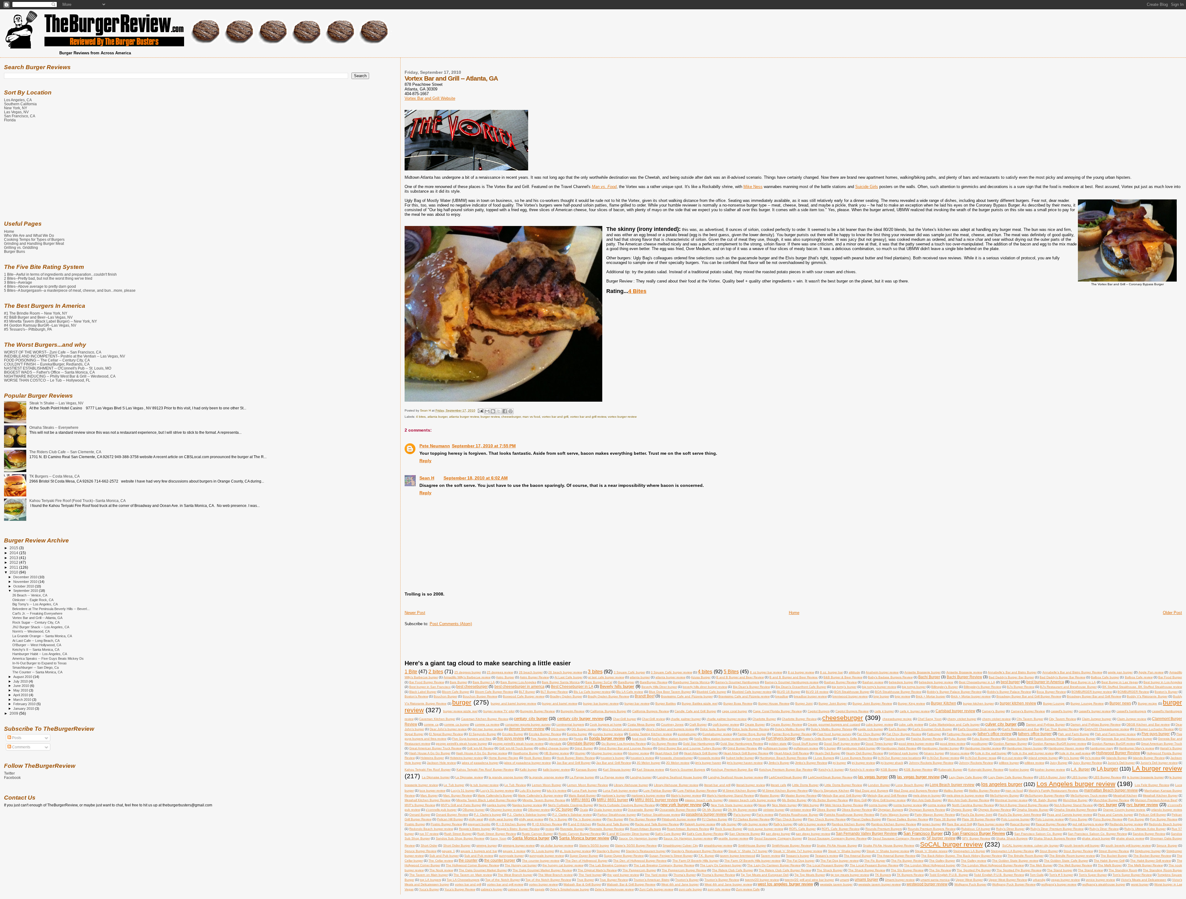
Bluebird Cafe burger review (752, 691)
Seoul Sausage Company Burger (778, 838)
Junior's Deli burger (1121, 762)
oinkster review (800, 809)
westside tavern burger (836, 884)
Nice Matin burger (784, 805)
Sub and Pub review (478, 855)
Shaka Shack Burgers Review (1054, 838)
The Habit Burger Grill (1109, 860)
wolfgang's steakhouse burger (1103, 884)
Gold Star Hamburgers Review (741, 743)
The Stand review (1090, 870)
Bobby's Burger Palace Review (1009, 691)
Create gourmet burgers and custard (834, 724)
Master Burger (769, 795)
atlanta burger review (464, 416)
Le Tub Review (515, 785)
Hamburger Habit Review (898, 748)
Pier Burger (615, 819)
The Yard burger (590, 874)
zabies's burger (492, 889)
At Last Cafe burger (568, 677)
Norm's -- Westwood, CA (31, 631)
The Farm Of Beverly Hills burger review (752, 860)
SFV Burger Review (976, 838)
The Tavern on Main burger (428, 874)
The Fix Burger (874, 860)
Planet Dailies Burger (866, 819)
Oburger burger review (506, 809)
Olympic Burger (961, 809)
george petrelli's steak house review (518, 743)
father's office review (994, 734)
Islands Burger (1116, 757)
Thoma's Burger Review (718, 874)
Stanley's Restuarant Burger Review (697, 851)
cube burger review (879, 724)
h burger (830, 748)
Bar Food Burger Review (426, 682)
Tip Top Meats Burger (809, 874)
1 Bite (411, 671)
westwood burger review (927, 884)
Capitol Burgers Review (852, 711)
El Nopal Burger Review (446, 734)
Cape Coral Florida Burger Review (777, 711)
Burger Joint (804, 703)
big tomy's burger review (879, 686)
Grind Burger (583, 748)
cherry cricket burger (961, 719)
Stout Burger (1049, 851)
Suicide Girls (866, 186)
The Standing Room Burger (1162, 870)
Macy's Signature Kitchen (831, 790)
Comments (20, 747)
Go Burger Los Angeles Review (623, 743)
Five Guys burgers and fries (472, 738)
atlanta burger (437, 416)
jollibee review (1034, 762)
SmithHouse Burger (752, 845)
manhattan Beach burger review (1111, 790)
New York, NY (15, 108)
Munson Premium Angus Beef (1156, 800)
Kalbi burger (528, 769)
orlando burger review (1166, 809)
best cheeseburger (472, 686)
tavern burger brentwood (737, 855)
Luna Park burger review (620, 790)
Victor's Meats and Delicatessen (1144, 879)
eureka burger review (608, 734)
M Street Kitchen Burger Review (785, 790)
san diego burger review (813, 833)
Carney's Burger (993, 711)
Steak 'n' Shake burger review (887, 851)
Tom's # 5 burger (1061, 874)
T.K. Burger (706, 855)
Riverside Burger (571, 828)
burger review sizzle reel (460, 711)
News (762, 805)
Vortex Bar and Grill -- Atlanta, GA (37, 618)
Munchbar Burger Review (1111, 800)
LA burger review (1157, 768)
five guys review (510, 738)
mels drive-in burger (927, 795)
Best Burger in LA (1083, 682)
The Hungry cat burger (521, 865)
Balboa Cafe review (1139, 677)
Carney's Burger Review (1028, 711)
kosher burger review (1050, 769)
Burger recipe (1147, 703)
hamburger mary (1101, 748)
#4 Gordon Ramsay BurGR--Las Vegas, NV (40, 325)
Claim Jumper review (1131, 719)
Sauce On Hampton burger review (688, 838)
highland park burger (903, 753)
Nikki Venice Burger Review (844, 805)
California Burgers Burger (608, 711)
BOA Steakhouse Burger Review (898, 691)
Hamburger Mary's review (1136, 748)
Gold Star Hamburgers (699, 743)
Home (794, 612)
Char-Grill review (653, 719)
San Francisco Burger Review (978, 833)
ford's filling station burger (670, 738)
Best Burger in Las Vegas (1119, 682)
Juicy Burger (1058, 762)
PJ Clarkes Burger (714, 819)
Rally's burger (783, 824)
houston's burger (612, 757)
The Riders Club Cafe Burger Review (785, 870)
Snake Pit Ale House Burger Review (889, 845)
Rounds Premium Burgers (883, 828)
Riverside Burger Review (606, 828)
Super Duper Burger (584, 855)
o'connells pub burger (441, 809)
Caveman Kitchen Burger (437, 719)
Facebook (12, 778)
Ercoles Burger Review (545, 734)
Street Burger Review (1114, 851)
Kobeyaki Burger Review (985, 769)
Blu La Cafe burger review (592, 691)
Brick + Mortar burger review (970, 696)
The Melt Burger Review (1075, 865)
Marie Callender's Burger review (540, 795)
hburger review (638, 753)
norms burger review (907, 805)
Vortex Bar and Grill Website (430, 98)
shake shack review (1130, 838)
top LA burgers (430, 879)
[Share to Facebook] (505, 411)
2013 (14, 558)
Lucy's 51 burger (463, 790)
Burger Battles (665, 703)
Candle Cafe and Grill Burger (695, 711)
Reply (425, 460)
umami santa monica (935, 879)
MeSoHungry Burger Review (1044, 795)
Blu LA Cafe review (629, 691)
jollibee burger (1009, 762)
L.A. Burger (1080, 769)
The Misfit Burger (1110, 865)
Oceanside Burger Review (677, 809)
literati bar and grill (717, 785)
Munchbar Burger (1075, 800)
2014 (14, 553)
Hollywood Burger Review (1118, 753)
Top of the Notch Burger (502, 879)
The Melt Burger (1040, 865)
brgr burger (881, 696)
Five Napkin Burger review (549, 738)
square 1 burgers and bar (479, 851)
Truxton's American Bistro (651, 879)
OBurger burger (473, 809)
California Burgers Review (650, 711)
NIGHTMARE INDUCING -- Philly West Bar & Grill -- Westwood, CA (60, 376)
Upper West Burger (969, 879)
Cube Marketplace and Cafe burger (954, 724)
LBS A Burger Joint (1052, 777)
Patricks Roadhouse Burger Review (849, 814)
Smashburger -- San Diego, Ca (35, 667)
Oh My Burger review (742, 809)
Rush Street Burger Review (496, 833)
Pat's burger (742, 814)
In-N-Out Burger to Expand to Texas (39, 663)
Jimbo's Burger (778, 762)
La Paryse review (612, 777)
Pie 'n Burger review (587, 819)
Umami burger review (900, 879)
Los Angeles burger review (1076, 783)
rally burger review (755, 824)
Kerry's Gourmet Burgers (687, 769)
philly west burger (501, 819)
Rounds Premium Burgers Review (932, 828)
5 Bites (731, 671)
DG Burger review (583, 729)
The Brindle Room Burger (1025, 855)
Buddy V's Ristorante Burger (1147, 696)
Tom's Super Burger (1093, 874)
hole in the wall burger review (1033, 753)
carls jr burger (884, 711)
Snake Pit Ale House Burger (837, 845)
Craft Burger (698, 724)
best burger (1010, 682)
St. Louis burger (542, 851)
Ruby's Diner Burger (1010, 828)
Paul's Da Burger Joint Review (1019, 814)
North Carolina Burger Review (973, 805)
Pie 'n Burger (558, 819)
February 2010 (24, 704)
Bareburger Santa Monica (691, 682)
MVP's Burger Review (420, 805)
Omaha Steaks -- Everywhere (53, 427)
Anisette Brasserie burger (922, 672)
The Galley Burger (942, 860)
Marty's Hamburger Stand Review (730, 795)
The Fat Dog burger (800, 860)
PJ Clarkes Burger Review (751, 819)
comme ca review (487, 724)
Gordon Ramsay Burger (1010, 743)
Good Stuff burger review (842, 743)
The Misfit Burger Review (1145, 865)
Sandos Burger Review (1149, 833)
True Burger (585, 879)
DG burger (558, 729)
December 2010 (25, 577)
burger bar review (637, 703)
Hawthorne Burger (526, 753)
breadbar (781, 696)
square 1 (448, 851)
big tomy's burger (844, 686)
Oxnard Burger (419, 814)
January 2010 (24, 708)
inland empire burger (1043, 757)
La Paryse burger (582, 777)
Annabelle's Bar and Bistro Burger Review (1072, 672)
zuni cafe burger (690, 889)
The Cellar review (440, 860)
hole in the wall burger (991, 753)
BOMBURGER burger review (1091, 691)
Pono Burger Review (1107, 819)
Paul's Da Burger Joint (976, 814)
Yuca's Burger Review (459, 889)
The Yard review (656, 874)
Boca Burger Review (1051, 691)
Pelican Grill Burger (1152, 814)
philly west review (531, 819)
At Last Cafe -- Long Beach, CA (36, 640)
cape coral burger (734, 711)
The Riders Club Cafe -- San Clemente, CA (65, 452)
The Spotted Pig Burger (973, 870)
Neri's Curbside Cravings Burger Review (627, 805)
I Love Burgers (823, 757)
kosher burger (1019, 769)
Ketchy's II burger (831, 769)
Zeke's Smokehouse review (614, 889)
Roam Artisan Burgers (645, 828)
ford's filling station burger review (717, 738)
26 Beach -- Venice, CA (29, 595)
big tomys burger (914, 686)
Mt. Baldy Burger (1045, 800)
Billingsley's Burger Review (982, 686)
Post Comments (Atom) (451, 623)
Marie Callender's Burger (494, 795)
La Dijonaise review (469, 777)
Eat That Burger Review (1062, 729)
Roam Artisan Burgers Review (688, 828)
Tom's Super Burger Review (1132, 874)
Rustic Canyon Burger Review (579, 833)
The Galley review (973, 860)
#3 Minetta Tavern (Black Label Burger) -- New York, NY (50, 321)
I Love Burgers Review (856, 757)
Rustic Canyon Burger (537, 833)
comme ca (431, 724)
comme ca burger (456, 724)
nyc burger (1107, 804)
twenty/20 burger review (762, 879)
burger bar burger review (601, 703)
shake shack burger (1096, 838)
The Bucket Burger (1113, 855)
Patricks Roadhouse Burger (798, 814)
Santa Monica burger (530, 838)
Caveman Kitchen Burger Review (484, 719)
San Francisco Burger (922, 833)
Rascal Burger (1020, 824)
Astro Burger (505, 677)
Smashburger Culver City (680, 845)
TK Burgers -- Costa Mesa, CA (54, 476)
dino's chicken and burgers (621, 729)
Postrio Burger (415, 824)
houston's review (642, 757)
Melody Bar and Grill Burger (841, 795)
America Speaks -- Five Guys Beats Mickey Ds (48, 658)
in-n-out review (1012, 757)
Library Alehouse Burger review (676, 785)
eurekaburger (687, 734)
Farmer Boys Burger (752, 734)
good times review (952, 743)
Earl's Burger (898, 729)
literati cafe (778, 785)
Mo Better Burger (794, 800)
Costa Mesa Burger (641, 724)
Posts (16, 738)
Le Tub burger (454, 785)
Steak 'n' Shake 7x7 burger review (797, 851)
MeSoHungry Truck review (1089, 795)
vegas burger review (1065, 879)
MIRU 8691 (580, 800)
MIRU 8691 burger (612, 800)
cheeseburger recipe (897, 719)
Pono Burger (1078, 819)
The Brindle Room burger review (1072, 855)
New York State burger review (732, 805)
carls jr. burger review (915, 711)
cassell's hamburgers (1131, 711)
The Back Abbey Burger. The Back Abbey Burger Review (961, 855)
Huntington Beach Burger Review (783, 757)
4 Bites (637, 291)
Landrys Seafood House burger (679, 777)
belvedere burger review (936, 682)
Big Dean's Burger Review (751, 686)
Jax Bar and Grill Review (613, 762)
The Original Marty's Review (597, 870)
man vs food (531, 416)
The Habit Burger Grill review (1150, 860)
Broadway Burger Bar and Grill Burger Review (1028, 696)
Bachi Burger (929, 677)
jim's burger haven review (745, 762)
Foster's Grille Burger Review (858, 738)
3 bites (595, 671)
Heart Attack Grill (666, 753)
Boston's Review (416, 696)
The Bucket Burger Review (1152, 855)
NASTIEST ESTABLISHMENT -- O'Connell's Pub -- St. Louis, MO (57, 368)
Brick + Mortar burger (930, 696)
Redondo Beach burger (1165, 824)
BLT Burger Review (554, 691)
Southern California (20, 104)
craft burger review (726, 724)
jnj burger (839, 762)
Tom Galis (1037, 874)
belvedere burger (901, 682)
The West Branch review (555, 874)
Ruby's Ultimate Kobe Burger (1145, 828)
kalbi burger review (556, 769)
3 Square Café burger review (671, 672)
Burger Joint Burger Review (872, 703)
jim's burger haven (708, 762)
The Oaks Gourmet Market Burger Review (542, 870)
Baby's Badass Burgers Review (890, 677)
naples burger (497, 805)
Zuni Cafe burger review (656, 889)
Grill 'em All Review (480, 748)
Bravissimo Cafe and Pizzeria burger (687, 696)
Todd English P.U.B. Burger (948, 874)
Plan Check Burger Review (827, 819)
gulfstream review (805, 748)
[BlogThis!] (493, 411)
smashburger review (718, 845)
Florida (578, 738)
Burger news (1120, 703)
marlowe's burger (613, 795)
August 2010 (23, 677)
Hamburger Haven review (1066, 748)
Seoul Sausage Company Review (897, 838)
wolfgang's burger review (1058, 884)
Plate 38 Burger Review (978, 819)
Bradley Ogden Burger (566, 696)
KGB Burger (889, 769)
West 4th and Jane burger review (728, 884)
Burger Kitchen (943, 703)
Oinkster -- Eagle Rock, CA (32, 600)
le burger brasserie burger (1145, 777)
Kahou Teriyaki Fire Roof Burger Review (485, 769)
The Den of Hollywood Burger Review (640, 860)
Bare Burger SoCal (598, 682)
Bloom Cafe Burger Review (494, 691)
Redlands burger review (1126, 824)
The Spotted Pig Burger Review (1018, 870)
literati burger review (750, 785)
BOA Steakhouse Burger (851, 691)
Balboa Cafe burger (1105, 677)
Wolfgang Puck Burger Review (1014, 884)
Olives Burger (826, 809)
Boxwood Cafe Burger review (523, 696)
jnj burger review (863, 762)
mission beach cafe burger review (752, 800)
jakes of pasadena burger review (527, 762)
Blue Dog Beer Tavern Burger (670, 691)
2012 (14, 562)
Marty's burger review (686, 795)
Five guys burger (1156, 734)
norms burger (878, 805)
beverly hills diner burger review (705, 686)
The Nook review (441, 870)
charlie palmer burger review (727, 719)
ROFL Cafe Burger (802, 828)
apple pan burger (1120, 672)
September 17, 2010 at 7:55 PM (484, 445)
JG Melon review (677, 762)
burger (461, 702)
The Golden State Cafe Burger (1066, 860)
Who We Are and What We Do (29, 235)
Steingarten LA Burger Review (1012, 851)
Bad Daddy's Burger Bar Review (1062, 677)
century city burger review (580, 718)
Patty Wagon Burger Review (935, 814)
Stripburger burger (1148, 851)
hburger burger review (606, 753)
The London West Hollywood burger (929, 865)
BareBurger (626, 682)
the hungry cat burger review (562, 865)
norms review (936, 805)
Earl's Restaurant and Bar (1020, 729)
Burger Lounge (1054, 703)
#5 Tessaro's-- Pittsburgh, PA (28, 329)
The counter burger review (541, 860)
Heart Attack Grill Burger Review (745, 753)
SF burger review (941, 838)
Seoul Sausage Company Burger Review (837, 838)
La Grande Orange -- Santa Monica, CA (42, 636)
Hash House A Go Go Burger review (481, 753)
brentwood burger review (850, 696)
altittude (854, 672)
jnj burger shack (892, 762)
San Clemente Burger (744, 833)
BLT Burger (527, 691)
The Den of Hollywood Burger (586, 860)
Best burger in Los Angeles (1162, 682)
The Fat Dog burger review (839, 860)
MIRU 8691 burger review (656, 800)
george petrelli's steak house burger (461, 743)
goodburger (979, 743)
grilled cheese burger (554, 748)
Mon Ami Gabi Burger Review (968, 800)
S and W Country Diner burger (627, 833)
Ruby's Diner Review (1104, 828)
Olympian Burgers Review (927, 809)
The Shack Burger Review (866, 870)
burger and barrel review (559, 703)
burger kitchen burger (978, 703)
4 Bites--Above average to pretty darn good (40, 286)
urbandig (1039, 879)
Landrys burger (641, 777)
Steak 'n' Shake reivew (931, 851)
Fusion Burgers (1017, 738)
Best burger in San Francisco (430, 686)
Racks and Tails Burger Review (657, 824)
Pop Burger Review (1163, 819)
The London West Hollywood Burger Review (992, 865)
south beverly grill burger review (1128, 845)
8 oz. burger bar (831, 672)
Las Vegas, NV (16, 112)
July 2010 (21, 681)
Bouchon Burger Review (480, 696)
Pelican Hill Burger (450, 819)
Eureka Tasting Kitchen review (650, 734)
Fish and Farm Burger (1073, 734)
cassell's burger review (1095, 711)
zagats (540, 889)
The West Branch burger (515, 874)
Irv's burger (1071, 757)
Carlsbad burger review (955, 711)
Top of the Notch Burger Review (548, 879)
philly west (476, 819)
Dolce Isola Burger (713, 729)
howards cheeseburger (676, 757)
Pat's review (764, 814)
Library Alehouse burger (631, 785)
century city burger (531, 718)
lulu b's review (556, 790)
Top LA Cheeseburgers (463, 879)
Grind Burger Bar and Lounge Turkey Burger (689, 748)
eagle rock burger (870, 729)
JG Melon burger (648, 762)
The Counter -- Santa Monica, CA (37, 672)
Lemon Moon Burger (546, 785)
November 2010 (25, 581)
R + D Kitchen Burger (511, 824)
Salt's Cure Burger (668, 833)
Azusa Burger (700, 677)
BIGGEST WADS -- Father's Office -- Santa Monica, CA (49, 372)
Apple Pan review (1150, 672)
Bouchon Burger (445, 696)
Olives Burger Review (857, 809)
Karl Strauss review (650, 769)
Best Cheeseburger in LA (977, 682)
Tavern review (770, 855)
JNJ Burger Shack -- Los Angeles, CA (40, 627)
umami (844, 879)
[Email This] (487, 411)
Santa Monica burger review (584, 838)
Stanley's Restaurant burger (646, 851)
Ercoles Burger (512, 734)
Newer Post (415, 612)
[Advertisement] (517, 603)
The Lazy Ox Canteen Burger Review (773, 865)
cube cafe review (911, 724)
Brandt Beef (644, 696)
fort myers (753, 738)
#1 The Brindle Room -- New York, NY (35, 313)
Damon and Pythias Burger (1045, 724)
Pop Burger (1136, 819)
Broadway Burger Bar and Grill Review (1094, 696)
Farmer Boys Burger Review (792, 734)
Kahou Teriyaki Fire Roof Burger (428, 769)
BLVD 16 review (817, 691)
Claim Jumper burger (1097, 719)
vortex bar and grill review (588, 416)
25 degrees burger (467, 672)
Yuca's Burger (429, 889)
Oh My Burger (712, 809)
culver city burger (1000, 724)
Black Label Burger (422, 691)
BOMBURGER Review (1133, 691)
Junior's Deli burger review (1158, 762)
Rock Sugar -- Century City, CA (36, 622)
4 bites (421, 416)
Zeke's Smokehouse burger (569, 889)
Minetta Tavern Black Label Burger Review (486, 800)
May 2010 (21, 690)
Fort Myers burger (781, 738)
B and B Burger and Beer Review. (793, 677)
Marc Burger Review (457, 795)
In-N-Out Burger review (943, 757)
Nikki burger (810, 805)
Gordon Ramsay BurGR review (1113, 743)
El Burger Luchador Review (1154, 729)
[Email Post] (480, 410)
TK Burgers (883, 874)
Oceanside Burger (641, 809)
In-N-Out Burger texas (980, 757)
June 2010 (21, 686)
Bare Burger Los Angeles (518, 682)
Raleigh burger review (699, 824)
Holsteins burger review (466, 757)
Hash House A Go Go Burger (429, 753)
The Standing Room (1122, 870)
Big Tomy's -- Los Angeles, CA (35, 604)
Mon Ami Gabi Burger (926, 800)
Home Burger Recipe (503, 757)
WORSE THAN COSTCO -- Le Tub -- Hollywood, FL (47, 380)
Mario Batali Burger (582, 795)
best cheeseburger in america (519, 686)
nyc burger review (1142, 804)
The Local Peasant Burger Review (874, 865)
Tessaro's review (826, 855)
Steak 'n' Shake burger (844, 851)
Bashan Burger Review (840, 682)
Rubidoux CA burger (975, 828)
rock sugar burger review (765, 828)
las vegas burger (873, 777)
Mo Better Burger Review (830, 800)
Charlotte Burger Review (799, 719)
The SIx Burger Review (907, 870)
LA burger (1107, 768)
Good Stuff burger (805, 743)
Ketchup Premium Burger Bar (732, 769)
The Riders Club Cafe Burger (732, 870)
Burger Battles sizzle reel (699, 703)
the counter (468, 860)
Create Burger (755, 724)
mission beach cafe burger (704, 800)
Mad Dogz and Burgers (871, 790)
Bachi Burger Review (964, 677)
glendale (555, 743)
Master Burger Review (801, 795)
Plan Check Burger (788, 819)
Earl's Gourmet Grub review (977, 729)
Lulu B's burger (530, 790)
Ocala (584, 809)
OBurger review (539, 809)
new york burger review (680, 804)
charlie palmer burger (686, 719)
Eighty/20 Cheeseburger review (1106, 729)
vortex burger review (622, 416)
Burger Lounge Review (1087, 703)
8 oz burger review (801, 672)
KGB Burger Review (918, 769)
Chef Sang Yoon (930, 719)
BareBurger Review (653, 682)
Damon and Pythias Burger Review (1095, 724)
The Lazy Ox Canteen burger (721, 865)
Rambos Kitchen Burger (848, 824)
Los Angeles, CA (18, 100)
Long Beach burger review (952, 785)
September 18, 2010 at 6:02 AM (476, 477)
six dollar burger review (556, 845)
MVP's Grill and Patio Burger (461, 805)
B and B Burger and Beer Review (740, 677)
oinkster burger (773, 809)
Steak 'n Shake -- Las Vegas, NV (56, 403)
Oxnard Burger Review (452, 814)
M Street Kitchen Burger (739, 790)
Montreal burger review (1011, 800)
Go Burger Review (664, 743)
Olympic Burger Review (994, 809)
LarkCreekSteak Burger (785, 777)
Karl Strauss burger (617, 769)
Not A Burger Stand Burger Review (1024, 805)
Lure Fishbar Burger (657, 790)
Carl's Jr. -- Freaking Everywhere (37, 613)
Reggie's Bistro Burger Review (518, 828)
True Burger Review (613, 879)
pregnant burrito (479, 824)
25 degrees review (500, 672)
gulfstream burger (775, 748)
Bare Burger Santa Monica (561, 682)
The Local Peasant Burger (825, 865)
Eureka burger (577, 734)
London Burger (879, 785)
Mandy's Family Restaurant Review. (1053, 790)
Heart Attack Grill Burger (701, 753)
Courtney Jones (672, 724)
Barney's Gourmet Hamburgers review (791, 682)
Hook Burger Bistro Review (576, 757)
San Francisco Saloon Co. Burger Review (1097, 833)
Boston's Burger (1165, 691)
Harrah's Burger (1171, 748)
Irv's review (1092, 757)
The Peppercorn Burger (639, 870)
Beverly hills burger (617, 686)
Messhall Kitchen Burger (1160, 795)
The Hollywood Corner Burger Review (472, 865)
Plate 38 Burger (945, 819)
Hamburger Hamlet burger (940, 748)
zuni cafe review (719, 889)
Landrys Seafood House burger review (735, 777)
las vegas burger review (918, 777)
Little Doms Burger (805, 785)
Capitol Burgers (819, 711)
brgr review (902, 696)
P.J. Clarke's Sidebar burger (526, 814)
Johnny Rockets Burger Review (931, 762)
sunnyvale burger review (546, 855)
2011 (14, 567)
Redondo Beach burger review (431, 828)
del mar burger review (487, 729)
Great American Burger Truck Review (435, 748)
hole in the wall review (1075, 753)
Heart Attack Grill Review (791, 753)
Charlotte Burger (764, 719)
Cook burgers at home (606, 724)
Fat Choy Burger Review (903, 734)
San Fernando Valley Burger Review (866, 833)
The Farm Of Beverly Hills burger (695, 860)
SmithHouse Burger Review (791, 845)
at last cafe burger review (606, 677)
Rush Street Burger (458, 833)
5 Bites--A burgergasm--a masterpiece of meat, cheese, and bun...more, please (70, 290)
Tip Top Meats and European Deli (765, 874)
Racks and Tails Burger (613, 824)
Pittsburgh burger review (679, 819)
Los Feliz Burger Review (1152, 785)
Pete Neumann (434, 445)
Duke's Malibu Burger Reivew (831, 729)
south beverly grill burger (1082, 845)
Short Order (429, 845)
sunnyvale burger (511, 855)
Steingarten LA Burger (969, 851)
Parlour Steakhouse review (660, 814)
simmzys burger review (519, 845)
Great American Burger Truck (1161, 743)
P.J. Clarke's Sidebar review (571, 814)
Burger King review (911, 703)
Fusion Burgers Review (1050, 738)
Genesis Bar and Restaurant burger (1126, 738)
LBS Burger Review (1107, 777)
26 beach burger (531, 672)
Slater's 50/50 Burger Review (636, 845)
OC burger (564, 809)
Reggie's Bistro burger (475, 828)
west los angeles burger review (785, 884)
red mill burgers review (1088, 824)
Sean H (426, 477)
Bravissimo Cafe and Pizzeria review (744, 696)
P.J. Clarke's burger (487, 814)
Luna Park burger (584, 790)
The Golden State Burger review (1015, 860)
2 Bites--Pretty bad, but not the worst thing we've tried (48, 278)
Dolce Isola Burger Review (750, 729)
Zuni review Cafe (748, 889)
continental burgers (570, 724)
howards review (709, 757)
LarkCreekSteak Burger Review (830, 777)
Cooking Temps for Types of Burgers (34, 239)
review (549, 828)
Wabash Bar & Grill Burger (582, 884)
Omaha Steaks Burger (1032, 809)
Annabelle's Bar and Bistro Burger (1012, 672)
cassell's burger (1062, 711)
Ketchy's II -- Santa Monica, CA (35, 649)
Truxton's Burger (687, 879)
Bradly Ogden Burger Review (608, 696)
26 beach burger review (565, 672)
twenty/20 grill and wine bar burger (809, 879)
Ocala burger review (608, 809)
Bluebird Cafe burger (711, 691)
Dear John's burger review (448, 729)
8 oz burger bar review (766, 672)
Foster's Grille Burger (817, 738)
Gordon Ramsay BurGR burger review (1059, 743)
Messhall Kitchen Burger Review (428, 800)
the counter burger (499, 860)
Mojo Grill (860, 800)
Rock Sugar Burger (728, 828)
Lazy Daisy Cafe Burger (965, 777)
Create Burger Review (786, 724)
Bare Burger (458, 682)
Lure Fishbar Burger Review (697, 790)
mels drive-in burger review (965, 795)
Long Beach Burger (909, 785)
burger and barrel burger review (513, 703)
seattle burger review (733, 838)
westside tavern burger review (879, 884)
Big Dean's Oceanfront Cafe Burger (801, 686)
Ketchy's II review (862, 769)
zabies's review (518, 889)
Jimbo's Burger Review (811, 762)
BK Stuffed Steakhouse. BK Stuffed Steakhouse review (1142, 686)
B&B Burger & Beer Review (842, 677)
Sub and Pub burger (444, 855)
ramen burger (931, 824)
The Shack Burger (830, 870)
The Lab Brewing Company (608, 865)
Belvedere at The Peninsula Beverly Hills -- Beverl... (51, 609)
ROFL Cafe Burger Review (841, 828)
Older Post (1172, 612)
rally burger (729, 824)
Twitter (9, 773)
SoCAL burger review (951, 844)
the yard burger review (623, 874)
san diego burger (778, 833)
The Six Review (940, 870)
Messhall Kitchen (1125, 795)
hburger (580, 753)
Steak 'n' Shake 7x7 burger (748, 851)
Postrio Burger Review (446, 824)
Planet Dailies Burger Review (907, 819)
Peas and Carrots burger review (1069, 814)
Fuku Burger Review (986, 738)
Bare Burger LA (484, 682)
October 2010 (24, 586)
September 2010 (26, 590)
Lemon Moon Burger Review (587, 785)
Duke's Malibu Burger (790, 729)
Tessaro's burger (797, 855)
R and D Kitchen (579, 824)
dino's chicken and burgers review (670, 729)
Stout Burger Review (1078, 851)
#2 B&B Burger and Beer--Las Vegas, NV (38, 317)
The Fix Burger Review (907, 860)
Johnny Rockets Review (976, 762)
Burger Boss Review (737, 703)
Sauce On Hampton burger (638, 838)
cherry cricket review (996, 719)
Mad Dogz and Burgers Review (916, 790)
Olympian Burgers (890, 809)
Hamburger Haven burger (1025, 748)
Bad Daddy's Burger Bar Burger (1011, 677)
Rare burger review (991, 824)
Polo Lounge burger (1015, 819)
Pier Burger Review (642, 819)
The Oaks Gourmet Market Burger (483, 870)
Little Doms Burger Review (843, 785)
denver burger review (527, 729)
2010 (14, 572)
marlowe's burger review (648, 795)
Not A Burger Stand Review (1073, 805)
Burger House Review (773, 703)
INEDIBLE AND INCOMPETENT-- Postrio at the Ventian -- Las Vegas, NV (64, 356)
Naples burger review (527, 805)
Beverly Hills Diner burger (659, 686)
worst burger (1140, 884)
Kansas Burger (586, 769)
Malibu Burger (953, 790)
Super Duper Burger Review (624, 855)
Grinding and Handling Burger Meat (34, 243)
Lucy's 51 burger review (497, 790)
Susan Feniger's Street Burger (670, 855)
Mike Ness (753, 186)
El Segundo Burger (482, 734)
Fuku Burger (957, 738)
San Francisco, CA (19, 116)
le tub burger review (484, 785)
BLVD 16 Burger (788, 691)
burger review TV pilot (499, 711)
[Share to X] (499, 411)
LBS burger (1079, 777)
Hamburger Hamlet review (983, 748)
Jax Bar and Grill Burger (574, 762)
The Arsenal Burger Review (896, 855)
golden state (778, 743)
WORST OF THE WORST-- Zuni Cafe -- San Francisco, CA (52, 352)
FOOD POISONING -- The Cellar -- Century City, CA (47, 360)
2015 (14, 548)
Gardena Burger (1084, 738)
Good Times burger (879, 743)
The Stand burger (1059, 870)
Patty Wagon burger (894, 814)
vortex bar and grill (555, 416)
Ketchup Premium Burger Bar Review (786, 769)
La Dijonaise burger (436, 777)
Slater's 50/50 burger (594, 845)
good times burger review (916, 743)
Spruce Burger (1166, 845)
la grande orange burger (506, 777)
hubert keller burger (740, 757)
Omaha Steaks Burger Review (1075, 809)
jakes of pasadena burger (480, 762)
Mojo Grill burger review (889, 800)
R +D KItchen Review (547, 824)
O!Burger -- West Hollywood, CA (36, 645)
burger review (490, 416)
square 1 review (514, 851)
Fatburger (934, 734)
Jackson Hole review (441, 762)
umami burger (866, 879)
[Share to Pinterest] (510, 411)
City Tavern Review (1062, 719)
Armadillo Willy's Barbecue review (467, 677)
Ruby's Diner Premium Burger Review (1056, 828)
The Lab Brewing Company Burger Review (663, 865)
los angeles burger (1001, 784)
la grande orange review (546, 777)
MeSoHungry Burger (1004, 795)
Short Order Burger (457, 845)
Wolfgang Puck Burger (970, 884)
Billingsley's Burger (944, 686)
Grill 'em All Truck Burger (516, 748)
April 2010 (21, 695)
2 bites (435, 671)
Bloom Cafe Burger (455, 691)
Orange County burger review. (1124, 809)
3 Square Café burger (629, 672)
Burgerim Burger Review (537, 711)
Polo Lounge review (1049, 819)
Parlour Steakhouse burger (616, 814)
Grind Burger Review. (742, 748)
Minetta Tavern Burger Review (543, 800)
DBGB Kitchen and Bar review (1148, 724)
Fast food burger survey (834, 734)
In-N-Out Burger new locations (899, 757)
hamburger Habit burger (859, 748)
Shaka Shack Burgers (1012, 838)
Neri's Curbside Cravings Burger (570, 805)
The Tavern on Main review (472, 874)
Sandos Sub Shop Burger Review (460, 838)
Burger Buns (14, 251)
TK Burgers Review (910, 874)
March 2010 (22, 699)
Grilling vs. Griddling (21, 247)
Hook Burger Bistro (537, 757)
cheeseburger (511, 416)
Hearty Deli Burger (827, 753)
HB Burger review (556, 753)
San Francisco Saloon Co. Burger (1038, 833)
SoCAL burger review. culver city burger (1030, 845)
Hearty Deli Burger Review (864, 753)
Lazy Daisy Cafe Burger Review (1010, 777)
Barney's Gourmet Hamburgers (737, 682)
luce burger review (432, 790)
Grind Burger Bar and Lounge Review (625, 748)
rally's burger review (812, 824)
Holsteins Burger (432, 757)
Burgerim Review (572, 711)
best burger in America (1045, 682)
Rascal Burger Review (1051, 824)
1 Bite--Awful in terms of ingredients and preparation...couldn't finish (60, 274)
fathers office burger (1034, 734)
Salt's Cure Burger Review (705, 833)
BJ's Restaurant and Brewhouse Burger (1068, 686)
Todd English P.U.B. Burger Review (999, 874)
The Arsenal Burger (857, 855)
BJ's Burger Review (1020, 686)
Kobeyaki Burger (950, 769)
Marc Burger (429, 795)
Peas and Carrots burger (1115, 814)
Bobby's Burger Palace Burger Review (954, 691)
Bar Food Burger (1170, 677)
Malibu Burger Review (984, 790)
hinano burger (934, 753)
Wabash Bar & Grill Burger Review (631, 884)
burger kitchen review (1018, 703)
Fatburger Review (959, 734)
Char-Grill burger (624, 719)
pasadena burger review (706, 814)
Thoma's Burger (684, 874)
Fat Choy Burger (869, 734)
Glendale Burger (581, 743)
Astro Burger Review (534, 677)
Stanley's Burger (608, 851)
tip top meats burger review (850, 874)
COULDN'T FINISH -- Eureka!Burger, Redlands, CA (47, 364)
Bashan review (872, 682)
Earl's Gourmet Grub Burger (932, 729)
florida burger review (607, 738)
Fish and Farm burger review (1115, 734)
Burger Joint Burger (832, 703)
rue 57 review (429, 833)
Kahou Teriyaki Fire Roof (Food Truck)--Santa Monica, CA (77, 501)
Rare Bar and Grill (959, 824)
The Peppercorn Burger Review (684, 870)
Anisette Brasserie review (964, 672)
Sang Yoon (498, 838)
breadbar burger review (810, 696)
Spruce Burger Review (420, 851)
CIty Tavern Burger (1029, 719)
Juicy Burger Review (1087, 762)
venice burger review (1100, 879)
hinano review (959, 753)
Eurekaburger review (717, 734)
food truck (639, 738)
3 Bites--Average (18, 282)
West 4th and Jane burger (680, 884)
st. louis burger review (575, 851)
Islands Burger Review (1148, 757)
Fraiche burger (894, 738)
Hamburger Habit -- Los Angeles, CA (39, 654)
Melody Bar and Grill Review (887, 795)
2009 (14, 713)
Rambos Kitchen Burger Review (893, 824)
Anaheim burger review (882, 672)
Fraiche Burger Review (927, 738)
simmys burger (486, 845)
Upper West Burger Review (1008, 879)
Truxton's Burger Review (721, 879)
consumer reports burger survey (528, 724)
